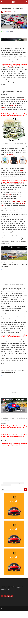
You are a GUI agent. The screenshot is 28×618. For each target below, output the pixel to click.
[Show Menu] (1, 2)
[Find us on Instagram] (5, 596)
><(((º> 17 (2, 608)
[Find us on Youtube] (8, 596)
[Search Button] (26, 2)
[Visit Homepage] (13, 2)
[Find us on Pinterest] (11, 596)
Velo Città (8, 194)
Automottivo (13, 105)
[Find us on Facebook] (2, 596)
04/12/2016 (14, 11)
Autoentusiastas (8, 11)
